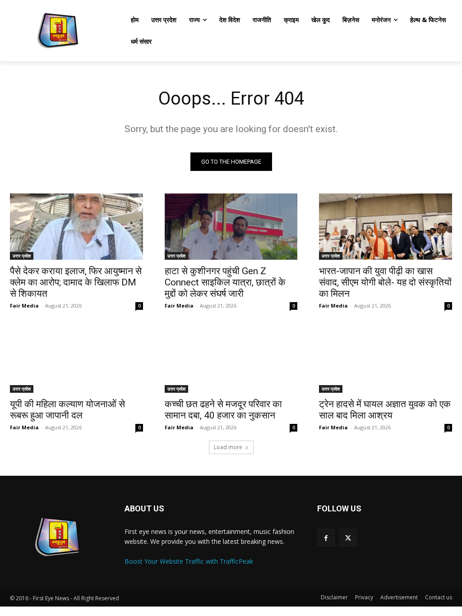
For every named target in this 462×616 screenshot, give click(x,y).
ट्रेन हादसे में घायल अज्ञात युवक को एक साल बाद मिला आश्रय (385, 410)
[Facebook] (326, 538)
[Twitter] (348, 538)
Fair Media (24, 305)
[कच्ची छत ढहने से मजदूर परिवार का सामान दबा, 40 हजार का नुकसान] (231, 359)
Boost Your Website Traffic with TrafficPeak (189, 561)
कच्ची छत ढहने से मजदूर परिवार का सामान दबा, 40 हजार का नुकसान (223, 410)
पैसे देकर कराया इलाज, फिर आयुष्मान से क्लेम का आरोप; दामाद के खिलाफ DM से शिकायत (76, 282)
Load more (228, 447)
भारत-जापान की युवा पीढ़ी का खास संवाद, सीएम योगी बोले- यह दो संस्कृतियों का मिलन (385, 282)
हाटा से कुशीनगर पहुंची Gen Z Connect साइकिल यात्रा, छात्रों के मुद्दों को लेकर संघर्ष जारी (225, 282)
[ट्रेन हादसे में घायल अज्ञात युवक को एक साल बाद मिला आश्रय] (385, 359)
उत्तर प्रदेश (22, 256)
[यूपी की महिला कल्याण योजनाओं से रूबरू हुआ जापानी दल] (76, 359)
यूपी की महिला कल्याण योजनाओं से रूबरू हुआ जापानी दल (67, 410)
